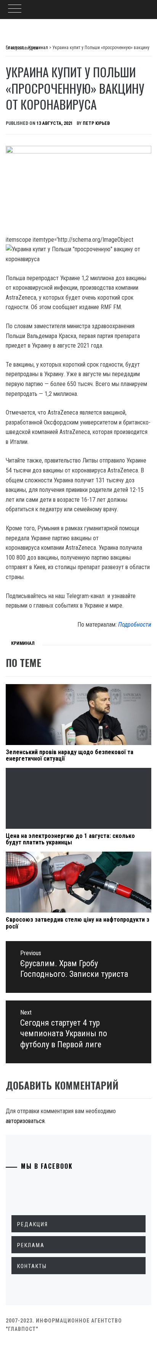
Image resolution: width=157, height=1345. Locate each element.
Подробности (134, 624)
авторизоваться (25, 1121)
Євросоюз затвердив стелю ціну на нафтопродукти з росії (77, 923)
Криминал (23, 643)
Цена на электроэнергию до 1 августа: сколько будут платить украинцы (70, 839)
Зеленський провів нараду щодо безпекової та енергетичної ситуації (69, 755)
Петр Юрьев (96, 123)
